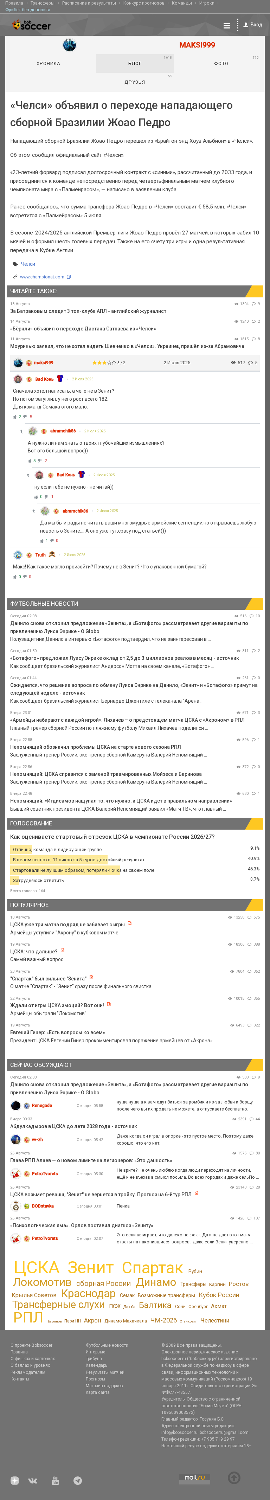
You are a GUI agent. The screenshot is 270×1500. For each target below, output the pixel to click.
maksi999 (43, 362)
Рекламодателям (28, 1372)
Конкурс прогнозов (144, 3)
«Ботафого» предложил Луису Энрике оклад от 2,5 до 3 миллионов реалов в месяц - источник (124, 658)
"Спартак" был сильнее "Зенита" (48, 978)
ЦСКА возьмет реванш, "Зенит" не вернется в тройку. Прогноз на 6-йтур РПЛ (101, 1194)
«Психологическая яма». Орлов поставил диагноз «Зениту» (81, 1225)
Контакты (20, 1379)
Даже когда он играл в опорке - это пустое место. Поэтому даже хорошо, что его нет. (185, 1139)
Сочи (180, 1306)
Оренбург (198, 1306)
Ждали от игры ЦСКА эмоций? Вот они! (57, 1005)
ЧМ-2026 (163, 1320)
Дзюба (129, 1307)
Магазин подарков (104, 1385)
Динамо (156, 1282)
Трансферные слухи (58, 1305)
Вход (256, 24)
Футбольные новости (107, 1345)
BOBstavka (43, 1206)
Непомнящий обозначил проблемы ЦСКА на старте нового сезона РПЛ (95, 747)
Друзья (148, 79)
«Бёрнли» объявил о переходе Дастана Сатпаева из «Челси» (83, 328)
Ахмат (219, 1306)
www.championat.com (42, 276)
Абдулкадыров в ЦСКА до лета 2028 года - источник (73, 1126)
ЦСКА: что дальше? (34, 951)
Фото (236, 61)
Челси (28, 264)
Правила (14, 3)
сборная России (103, 1283)
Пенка (123, 1206)
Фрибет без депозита (27, 9)
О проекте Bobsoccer (31, 1345)
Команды (182, 3)
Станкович (189, 1321)
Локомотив (42, 1282)
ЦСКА (37, 1267)
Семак (127, 1295)
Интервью (95, 1352)
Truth (41, 555)
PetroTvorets (45, 1173)
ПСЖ (115, 1306)
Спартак (152, 1267)
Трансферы (42, 3)
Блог (150, 61)
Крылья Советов (34, 1295)
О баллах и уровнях (30, 1365)
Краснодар (88, 1293)
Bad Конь (45, 379)
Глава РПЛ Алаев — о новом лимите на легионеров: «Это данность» (91, 1160)
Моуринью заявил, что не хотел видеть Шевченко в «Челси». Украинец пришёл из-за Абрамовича (127, 346)
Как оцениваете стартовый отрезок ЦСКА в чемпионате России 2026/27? (112, 836)
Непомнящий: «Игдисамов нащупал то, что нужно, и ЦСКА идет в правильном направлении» (121, 801)
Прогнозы (95, 1379)
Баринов (55, 1321)
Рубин (195, 1271)
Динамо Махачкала (125, 1321)
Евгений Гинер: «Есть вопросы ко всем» (57, 1032)
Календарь (96, 1365)
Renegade (42, 1105)
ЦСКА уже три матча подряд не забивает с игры (68, 924)
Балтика (155, 1305)
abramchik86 (63, 431)
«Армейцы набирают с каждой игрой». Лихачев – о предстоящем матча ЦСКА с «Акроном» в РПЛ (127, 720)
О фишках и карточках (33, 1358)
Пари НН (72, 1321)
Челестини (214, 1320)
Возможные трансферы (166, 1295)
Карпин (217, 1284)
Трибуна (94, 1358)
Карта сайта (98, 1392)
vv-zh (37, 1139)
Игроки (206, 3)
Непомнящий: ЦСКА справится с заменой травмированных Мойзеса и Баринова (106, 774)
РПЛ (28, 1317)
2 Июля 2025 (83, 379)
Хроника (48, 63)
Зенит (91, 1267)
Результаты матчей (105, 1372)
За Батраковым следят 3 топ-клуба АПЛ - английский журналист (88, 311)
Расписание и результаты (89, 3)
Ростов (239, 1283)
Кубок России (219, 1295)
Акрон (92, 1320)
